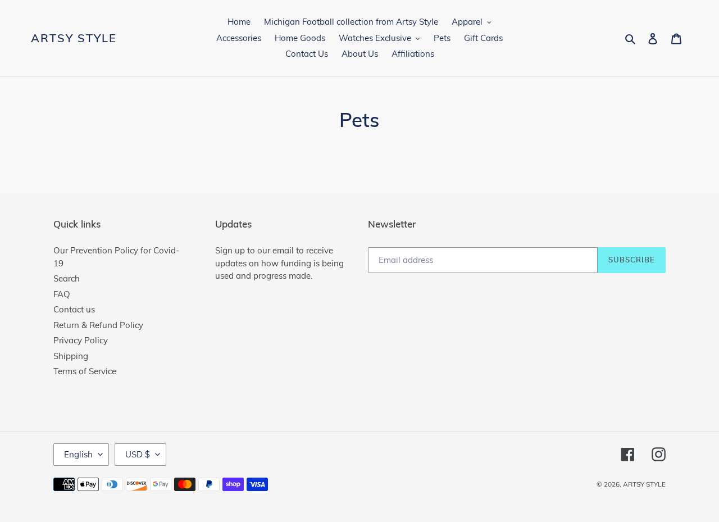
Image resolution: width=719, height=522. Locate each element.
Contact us (74, 309)
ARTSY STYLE (74, 38)
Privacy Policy (80, 340)
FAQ (61, 294)
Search (66, 278)
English (78, 454)
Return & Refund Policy (98, 325)
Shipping (70, 356)
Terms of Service (84, 371)
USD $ (137, 454)
